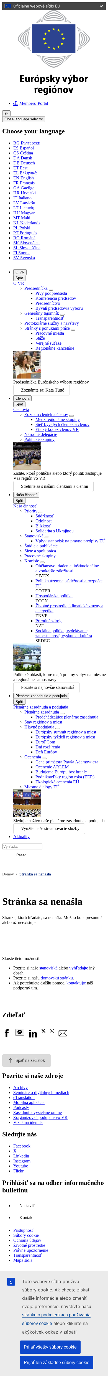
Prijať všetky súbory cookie (50, 1347)
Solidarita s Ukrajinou (54, 531)
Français (24, 183)
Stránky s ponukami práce (47, 328)
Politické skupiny (39, 439)
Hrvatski (24, 193)
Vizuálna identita (28, 1122)
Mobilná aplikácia (29, 1102)
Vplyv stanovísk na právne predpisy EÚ (70, 541)
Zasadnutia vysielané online (37, 1112)
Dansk (22, 158)
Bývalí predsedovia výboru (59, 308)
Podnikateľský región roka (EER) (64, 777)
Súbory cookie (26, 1235)
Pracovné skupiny (40, 556)
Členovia (22, 398)
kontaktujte (76, 983)
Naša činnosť (26, 495)
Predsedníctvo (47, 303)
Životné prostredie (29, 1245)
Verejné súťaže (48, 343)
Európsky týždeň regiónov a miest (65, 737)
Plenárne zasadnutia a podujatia (41, 696)
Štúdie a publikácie (41, 546)
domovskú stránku (57, 978)
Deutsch (24, 163)
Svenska (24, 257)
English (23, 178)
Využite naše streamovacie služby (50, 828)
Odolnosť (43, 521)
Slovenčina (26, 242)
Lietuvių (23, 207)
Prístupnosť (23, 1230)
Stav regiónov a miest (43, 722)
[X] (43, 1031)
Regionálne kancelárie (54, 348)
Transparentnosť (49, 318)
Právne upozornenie (30, 1250)
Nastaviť (27, 1205)
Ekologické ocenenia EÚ (57, 782)
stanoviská (48, 968)
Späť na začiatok (30, 1060)
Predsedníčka (36, 288)
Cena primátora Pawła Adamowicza (66, 762)
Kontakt (26, 1217)
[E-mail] (62, 1036)
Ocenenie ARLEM (52, 767)
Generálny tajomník (41, 313)
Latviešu (24, 202)
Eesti (21, 168)
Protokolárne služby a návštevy (51, 323)
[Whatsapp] (52, 1031)
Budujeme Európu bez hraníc (61, 772)
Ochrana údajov (27, 1240)
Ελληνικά (25, 173)
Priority (31, 511)
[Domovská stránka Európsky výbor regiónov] (54, 93)
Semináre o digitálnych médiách (41, 1092)
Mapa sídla (22, 1260)
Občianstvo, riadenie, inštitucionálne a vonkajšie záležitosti (67, 568)
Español (23, 148)
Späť (19, 278)
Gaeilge (23, 188)
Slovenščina (26, 247)
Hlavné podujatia (39, 727)
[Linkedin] (32, 1036)
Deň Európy (46, 752)
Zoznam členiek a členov (46, 414)
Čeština (23, 153)
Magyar (24, 212)
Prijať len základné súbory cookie (56, 1362)
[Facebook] (6, 1036)
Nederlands (26, 222)
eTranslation (24, 1097)
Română (24, 237)
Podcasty (21, 1107)
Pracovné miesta (49, 333)
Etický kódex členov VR (57, 429)
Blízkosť (43, 526)
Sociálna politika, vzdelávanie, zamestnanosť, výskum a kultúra (63, 633)
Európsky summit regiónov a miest (65, 732)
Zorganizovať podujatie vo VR (40, 1117)
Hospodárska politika (54, 595)
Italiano (22, 198)
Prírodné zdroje (48, 620)
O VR (20, 272)
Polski (21, 227)
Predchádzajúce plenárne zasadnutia (66, 717)
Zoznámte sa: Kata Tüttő (42, 390)
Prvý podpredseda (51, 293)
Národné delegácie (40, 434)
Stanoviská (33, 536)
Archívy (20, 1087)
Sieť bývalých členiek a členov (62, 424)
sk (6, 113)
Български (26, 143)
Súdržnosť (44, 516)
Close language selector (23, 119)
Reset (21, 855)
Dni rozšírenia (47, 747)
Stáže (40, 338)
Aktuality (21, 836)
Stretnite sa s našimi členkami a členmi (54, 486)
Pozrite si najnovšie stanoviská (47, 687)
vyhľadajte (78, 968)
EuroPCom (45, 742)
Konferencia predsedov (55, 298)
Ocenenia (32, 757)
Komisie (31, 560)
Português (25, 232)
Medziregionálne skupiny (57, 419)
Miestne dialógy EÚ (42, 787)
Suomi (21, 252)
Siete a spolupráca (40, 551)
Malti (21, 217)
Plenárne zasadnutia (41, 712)
